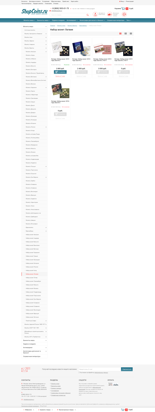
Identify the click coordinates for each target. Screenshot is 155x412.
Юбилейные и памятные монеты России (34, 332)
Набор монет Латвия (32, 274)
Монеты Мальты (31, 148)
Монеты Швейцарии (32, 216)
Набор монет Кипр (31, 270)
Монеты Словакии (31, 184)
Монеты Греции (30, 102)
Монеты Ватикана (31, 76)
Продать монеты (38, 3)
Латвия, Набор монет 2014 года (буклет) (81, 59)
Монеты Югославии (31, 224)
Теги (128, 20)
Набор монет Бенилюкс (33, 245)
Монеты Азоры (30, 55)
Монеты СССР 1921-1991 (31, 328)
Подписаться (126, 369)
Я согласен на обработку (94, 372)
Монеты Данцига (31, 109)
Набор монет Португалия (33, 295)
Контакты (24, 1)
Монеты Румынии (31, 173)
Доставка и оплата (34, 1)
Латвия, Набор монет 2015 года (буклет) (60, 59)
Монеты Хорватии (31, 198)
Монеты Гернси (30, 91)
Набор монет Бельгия (32, 241)
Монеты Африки (29, 41)
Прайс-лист (65, 1)
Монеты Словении (31, 188)
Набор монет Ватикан (32, 249)
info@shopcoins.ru (56, 10)
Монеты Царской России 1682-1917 (34, 324)
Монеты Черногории (32, 202)
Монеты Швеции (31, 220)
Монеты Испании (31, 123)
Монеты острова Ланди (33, 134)
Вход (122, 1)
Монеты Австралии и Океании (33, 33)
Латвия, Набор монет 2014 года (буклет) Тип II (102, 59)
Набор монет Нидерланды (33, 292)
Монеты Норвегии (31, 163)
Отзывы (55, 3)
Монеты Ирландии (31, 116)
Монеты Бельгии (31, 66)
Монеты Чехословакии (32, 209)
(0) (59, 64)
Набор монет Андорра (32, 238)
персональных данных (101, 372)
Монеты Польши (31, 166)
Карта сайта (74, 1)
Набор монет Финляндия (33, 310)
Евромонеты (29, 227)
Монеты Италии (30, 127)
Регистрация (130, 1)
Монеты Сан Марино (32, 177)
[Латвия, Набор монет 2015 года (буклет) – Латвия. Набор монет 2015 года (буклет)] (60, 48)
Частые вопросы (26, 3)
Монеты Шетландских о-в (33, 213)
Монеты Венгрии (31, 84)
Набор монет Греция (32, 256)
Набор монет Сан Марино (33, 299)
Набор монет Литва (31, 277)
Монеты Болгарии (31, 69)
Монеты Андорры (31, 62)
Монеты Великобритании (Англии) (36, 80)
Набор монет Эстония (32, 317)
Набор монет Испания (32, 263)
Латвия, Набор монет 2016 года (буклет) (60, 101)
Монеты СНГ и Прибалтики (32, 336)
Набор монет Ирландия (33, 259)
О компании (45, 1)
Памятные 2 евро (31, 320)
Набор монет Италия (32, 267)
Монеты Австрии (31, 51)
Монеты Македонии (31, 145)
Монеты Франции (31, 195)
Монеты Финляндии (31, 191)
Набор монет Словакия (32, 302)
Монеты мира (29, 20)
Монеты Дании (30, 105)
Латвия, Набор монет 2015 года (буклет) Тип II (123, 59)
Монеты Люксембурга (32, 141)
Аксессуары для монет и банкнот (92, 20)
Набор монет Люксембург (33, 281)
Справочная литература (115, 20)
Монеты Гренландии (32, 98)
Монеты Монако (30, 152)
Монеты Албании (31, 58)
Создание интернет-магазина (30, 406)
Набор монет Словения (32, 306)
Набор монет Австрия (32, 234)
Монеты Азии (28, 37)
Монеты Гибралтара (32, 94)
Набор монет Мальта (32, 285)
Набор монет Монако (32, 288)
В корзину (61, 72)
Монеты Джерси (30, 112)
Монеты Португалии (32, 170)
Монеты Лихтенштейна (32, 137)
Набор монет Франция (32, 313)
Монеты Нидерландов (32, 159)
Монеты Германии (31, 87)
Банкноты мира (42, 20)
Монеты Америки (29, 44)
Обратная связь (56, 1)
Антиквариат (71, 20)
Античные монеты (29, 30)
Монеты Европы (29, 48)
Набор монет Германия (32, 252)
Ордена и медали (58, 20)
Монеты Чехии (30, 206)
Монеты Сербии (30, 180)
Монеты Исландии (31, 119)
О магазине (48, 3)
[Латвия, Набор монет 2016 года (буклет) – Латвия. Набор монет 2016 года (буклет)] (60, 90)
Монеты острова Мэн (32, 155)
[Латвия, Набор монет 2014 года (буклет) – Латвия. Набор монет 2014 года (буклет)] (81, 48)
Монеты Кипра (30, 130)
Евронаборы (29, 231)
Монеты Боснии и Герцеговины (35, 73)
